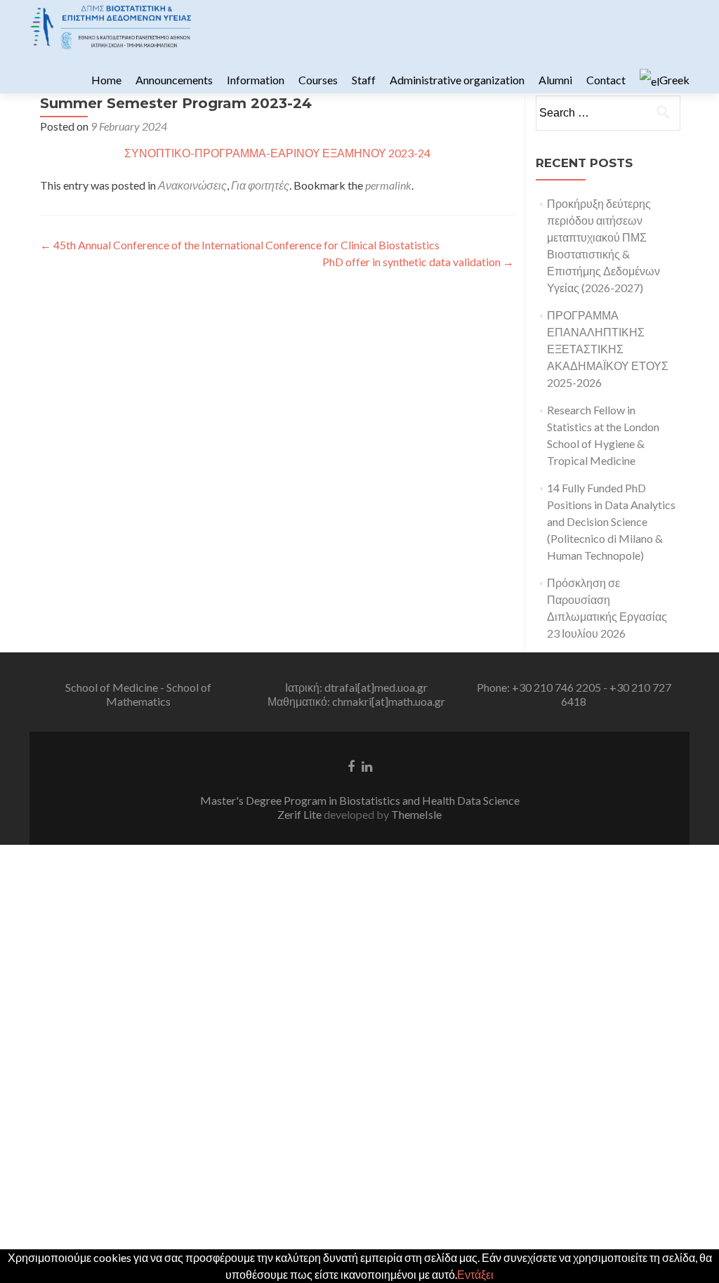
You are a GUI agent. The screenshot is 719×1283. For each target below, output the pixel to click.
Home (106, 79)
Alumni (555, 79)
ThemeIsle (416, 814)
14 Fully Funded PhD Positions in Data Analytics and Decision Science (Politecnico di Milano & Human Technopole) (611, 521)
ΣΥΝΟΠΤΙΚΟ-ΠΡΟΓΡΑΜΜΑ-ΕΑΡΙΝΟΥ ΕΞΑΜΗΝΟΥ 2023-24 (277, 152)
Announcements (174, 79)
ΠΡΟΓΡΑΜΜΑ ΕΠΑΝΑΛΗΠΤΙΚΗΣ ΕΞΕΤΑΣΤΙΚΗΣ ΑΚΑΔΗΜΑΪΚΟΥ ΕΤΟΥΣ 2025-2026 (607, 348)
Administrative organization (457, 79)
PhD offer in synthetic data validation (418, 261)
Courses (318, 79)
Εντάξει (475, 1274)
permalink (388, 185)
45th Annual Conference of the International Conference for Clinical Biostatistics (240, 244)
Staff (364, 79)
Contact (606, 79)
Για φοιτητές (260, 185)
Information (255, 79)
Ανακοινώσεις (192, 185)
